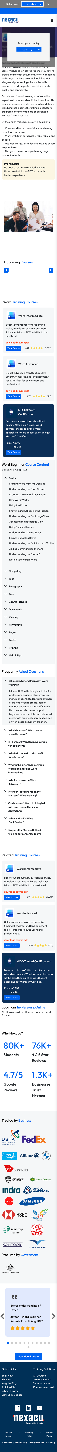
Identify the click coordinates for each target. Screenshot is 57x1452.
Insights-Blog (9, 1383)
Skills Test (7, 1379)
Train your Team (42, 1379)
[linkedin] (28, 1408)
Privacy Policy (49, 1434)
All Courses (39, 1375)
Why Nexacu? (12, 1033)
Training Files (9, 1387)
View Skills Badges (12, 1394)
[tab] (8, 1343)
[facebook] (17, 1408)
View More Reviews (28, 1356)
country (34, 4)
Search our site (41, 1383)
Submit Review (10, 1390)
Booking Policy (29, 1434)
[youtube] (39, 1408)
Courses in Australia (44, 1387)
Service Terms (8, 1434)
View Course (13, 348)
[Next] (54, 1317)
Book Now (7, 1375)
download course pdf (17, 342)
